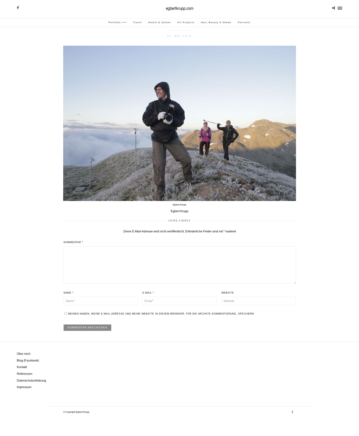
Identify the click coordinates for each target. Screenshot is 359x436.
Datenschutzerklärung (31, 380)
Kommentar (73, 242)
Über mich (23, 353)
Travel (137, 22)
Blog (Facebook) (28, 360)
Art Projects (186, 22)
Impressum (24, 387)
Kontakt (22, 367)
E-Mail (148, 292)
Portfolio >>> (117, 22)
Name (68, 292)
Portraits (244, 22)
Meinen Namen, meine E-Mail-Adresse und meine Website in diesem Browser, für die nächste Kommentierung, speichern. (161, 313)
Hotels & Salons (159, 22)
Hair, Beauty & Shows (216, 22)
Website (227, 292)
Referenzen (24, 373)
